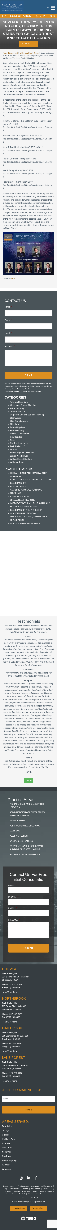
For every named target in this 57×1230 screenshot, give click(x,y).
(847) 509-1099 (15, 1014)
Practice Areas (23, 1186)
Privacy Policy (11, 1194)
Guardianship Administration (26, 510)
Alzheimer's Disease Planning (26, 490)
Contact (22, 1194)
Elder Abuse (15, 418)
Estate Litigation (17, 427)
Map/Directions (10, 992)
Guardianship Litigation (23, 513)
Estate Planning (17, 431)
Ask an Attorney (17, 408)
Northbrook (23, 1198)
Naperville (6, 1152)
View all (28, 781)
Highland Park (8, 1139)
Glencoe (5, 1135)
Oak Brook (6, 1156)
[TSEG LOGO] (28, 1220)
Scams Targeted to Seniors (22, 453)
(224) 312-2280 (15, 1073)
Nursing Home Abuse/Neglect (26, 523)
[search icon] (48, 7)
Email (8, 333)
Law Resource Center (44, 1194)
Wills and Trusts (17, 462)
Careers (8, 1191)
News (13, 279)
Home (5, 1186)
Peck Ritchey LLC (17, 446)
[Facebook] (36, 1179)
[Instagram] (21, 1179)
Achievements (47, 1186)
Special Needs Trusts (19, 456)
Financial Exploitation (19, 434)
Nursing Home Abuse (19, 443)
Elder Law (14, 424)
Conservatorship (17, 412)
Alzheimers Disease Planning (23, 405)
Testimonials (14, 1189)
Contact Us (28, 44)
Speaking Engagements (22, 1191)
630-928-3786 (15, 1044)
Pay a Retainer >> (39, 1208)
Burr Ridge (7, 1126)
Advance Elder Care (19, 402)
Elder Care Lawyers (19, 421)
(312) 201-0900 (45, 15)
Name (8, 307)
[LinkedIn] (28, 1179)
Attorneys (35, 1186)
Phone (8, 320)
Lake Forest (7, 1148)
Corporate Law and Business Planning (27, 415)
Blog (52, 1189)
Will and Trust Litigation (21, 459)
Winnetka (6, 1169)
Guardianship (16, 437)
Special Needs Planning (22, 500)
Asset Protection (19, 497)
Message (10, 346)
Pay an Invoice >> (18, 1208)
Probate (13, 450)
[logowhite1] (12, 6)
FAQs (5, 1189)
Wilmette (6, 1165)
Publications (35, 1189)
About (13, 1186)
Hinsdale (6, 1143)
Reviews (25, 1189)
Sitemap (31, 1194)
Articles (45, 1189)
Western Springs (9, 1160)
